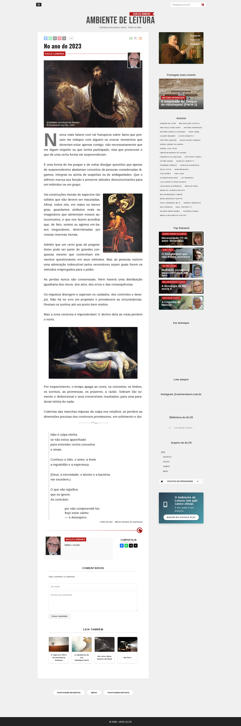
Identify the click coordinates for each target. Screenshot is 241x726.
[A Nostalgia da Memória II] (181, 293)
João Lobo (179, 173)
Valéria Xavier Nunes (170, 211)
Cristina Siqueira (168, 140)
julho (166, 462)
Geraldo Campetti (185, 161)
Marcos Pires (191, 186)
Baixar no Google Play (181, 517)
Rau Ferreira (166, 207)
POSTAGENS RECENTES (68, 693)
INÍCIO (94, 693)
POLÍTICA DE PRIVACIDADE (180, 481)
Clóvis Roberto (186, 136)
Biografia (194, 44)
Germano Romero (168, 165)
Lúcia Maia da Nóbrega (171, 186)
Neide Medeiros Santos (171, 199)
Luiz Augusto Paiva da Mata (173, 182)
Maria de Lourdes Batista (172, 190)
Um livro (127, 657)
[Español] (140, 38)
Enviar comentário (60, 616)
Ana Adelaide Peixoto (189, 123)
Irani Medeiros (182, 169)
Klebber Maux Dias (169, 178)
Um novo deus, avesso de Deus (104, 657)
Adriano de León (168, 123)
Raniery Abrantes (192, 203)
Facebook (195, 40)
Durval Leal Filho (168, 148)
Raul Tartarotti (184, 207)
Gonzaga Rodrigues (189, 165)
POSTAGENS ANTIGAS (118, 693)
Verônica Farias (190, 211)
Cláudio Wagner (167, 136)
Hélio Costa (166, 169)
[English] (136, 38)
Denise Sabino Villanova (171, 144)
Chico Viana (193, 132)
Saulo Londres (54, 54)
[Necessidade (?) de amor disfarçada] (181, 245)
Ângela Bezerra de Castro (173, 215)
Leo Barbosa (187, 178)
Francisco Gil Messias (171, 157)
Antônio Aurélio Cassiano (172, 132)
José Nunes (165, 173)
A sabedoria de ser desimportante (81, 657)
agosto (167, 457)
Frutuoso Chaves (193, 157)
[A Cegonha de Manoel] (181, 309)
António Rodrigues (193, 127)
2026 (163, 452)
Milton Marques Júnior (171, 194)
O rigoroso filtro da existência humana (59, 657)
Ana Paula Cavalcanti (170, 127)
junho (166, 466)
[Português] (131, 38)
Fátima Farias (166, 161)
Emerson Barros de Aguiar (173, 153)
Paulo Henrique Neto (170, 203)
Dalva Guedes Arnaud (190, 140)
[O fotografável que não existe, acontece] (181, 261)
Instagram (195, 36)
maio (165, 471)
